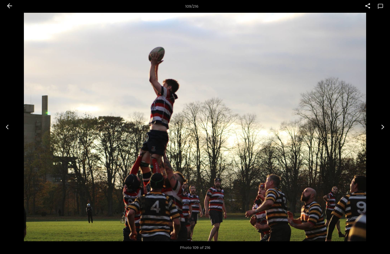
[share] (368, 6)
